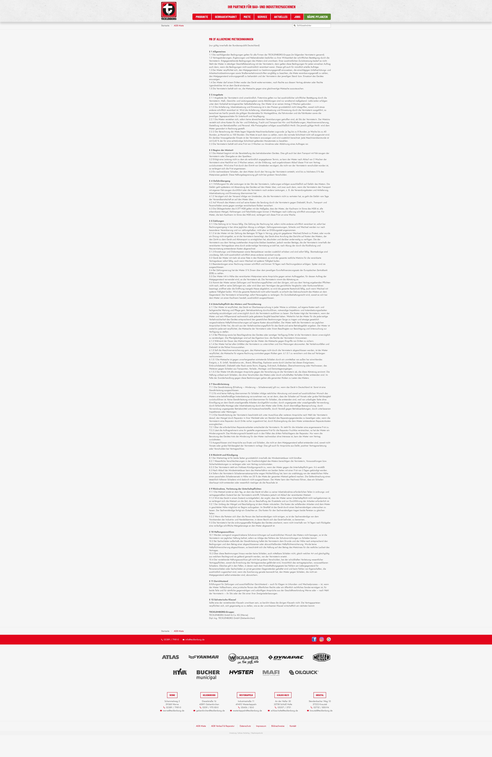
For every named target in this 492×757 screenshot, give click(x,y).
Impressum (261, 725)
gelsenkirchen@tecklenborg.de (210, 710)
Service (262, 17)
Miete (247, 17)
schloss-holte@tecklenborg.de (284, 710)
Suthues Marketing (243, 733)
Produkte (202, 17)
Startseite (165, 25)
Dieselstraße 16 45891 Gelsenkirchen (209, 703)
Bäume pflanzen (317, 17)
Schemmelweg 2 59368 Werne (172, 703)
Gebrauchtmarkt (226, 17)
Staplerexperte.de (257, 733)
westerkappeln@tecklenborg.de (247, 710)
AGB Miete (201, 725)
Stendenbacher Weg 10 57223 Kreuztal (320, 703)
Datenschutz (245, 725)
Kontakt (293, 725)
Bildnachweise (277, 725)
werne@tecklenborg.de (173, 710)
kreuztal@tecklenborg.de (321, 710)
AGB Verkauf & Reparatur (222, 725)
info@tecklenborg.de (194, 639)
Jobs (297, 17)
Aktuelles (280, 17)
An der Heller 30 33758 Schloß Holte (283, 703)
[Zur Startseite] (168, 19)
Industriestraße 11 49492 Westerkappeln (246, 703)
